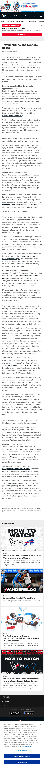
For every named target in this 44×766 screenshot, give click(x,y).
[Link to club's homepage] (4, 14)
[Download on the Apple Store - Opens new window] (14, 713)
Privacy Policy (26, 746)
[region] (22, 743)
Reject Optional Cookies (22, 756)
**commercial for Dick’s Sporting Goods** (17, 365)
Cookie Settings (22, 750)
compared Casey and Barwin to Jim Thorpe (19, 204)
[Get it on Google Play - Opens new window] (28, 714)
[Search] (37, 15)
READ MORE (22, 34)
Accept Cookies (22, 762)
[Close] (41, 25)
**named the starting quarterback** (15, 483)
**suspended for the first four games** (16, 469)
